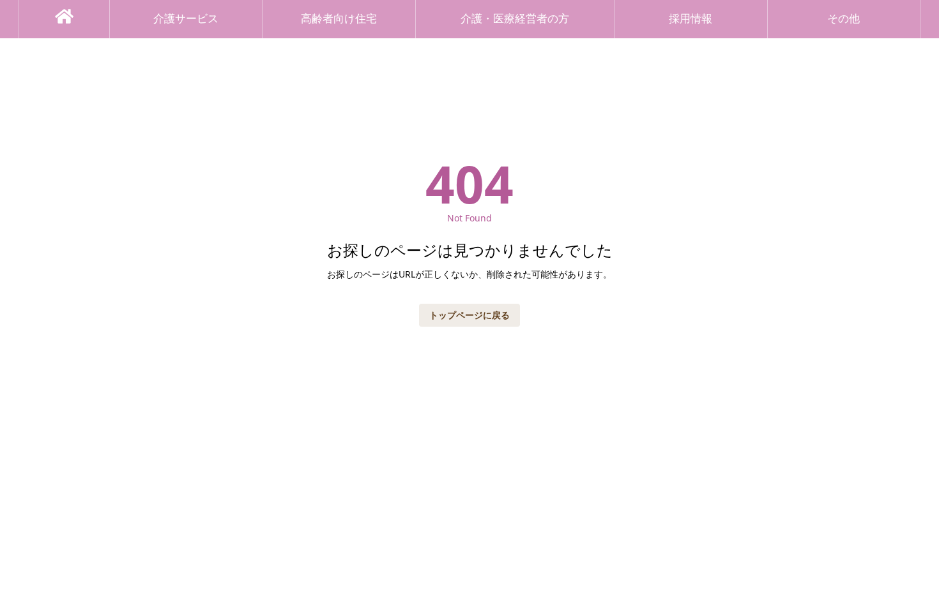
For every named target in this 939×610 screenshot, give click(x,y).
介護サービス (185, 19)
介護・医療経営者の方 (515, 19)
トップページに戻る (469, 315)
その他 (843, 19)
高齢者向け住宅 (339, 19)
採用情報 (690, 19)
